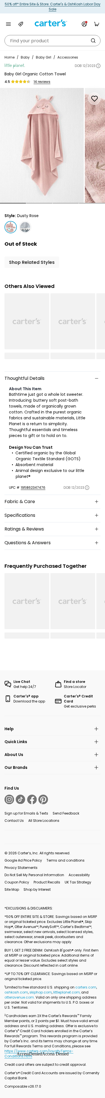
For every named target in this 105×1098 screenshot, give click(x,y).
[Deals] (21, 24)
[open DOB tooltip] (98, 65)
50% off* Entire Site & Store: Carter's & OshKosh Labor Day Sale (53, 6)
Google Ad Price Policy (23, 860)
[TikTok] (20, 799)
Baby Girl (43, 57)
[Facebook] (32, 799)
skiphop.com (40, 992)
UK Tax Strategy (78, 882)
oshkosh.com (16, 992)
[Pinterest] (43, 799)
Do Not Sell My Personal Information (34, 875)
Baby (25, 57)
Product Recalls (47, 882)
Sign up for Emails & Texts (26, 813)
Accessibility (79, 875)
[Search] (93, 40)
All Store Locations (43, 820)
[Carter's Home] (53, 23)
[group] (42, 145)
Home (9, 57)
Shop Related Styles (32, 262)
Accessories (67, 57)
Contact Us (14, 820)
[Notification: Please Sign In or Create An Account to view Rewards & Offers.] (84, 24)
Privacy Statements (21, 867)
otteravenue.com (19, 997)
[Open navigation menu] (8, 24)
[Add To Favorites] (94, 98)
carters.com (85, 987)
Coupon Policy (16, 882)
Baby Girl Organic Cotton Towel (35, 74)
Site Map (11, 889)
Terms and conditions (65, 860)
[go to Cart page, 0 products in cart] (96, 24)
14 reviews (42, 81)
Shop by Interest (37, 889)
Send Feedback (66, 813)
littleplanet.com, (67, 992)
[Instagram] (9, 799)
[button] (13, 203)
